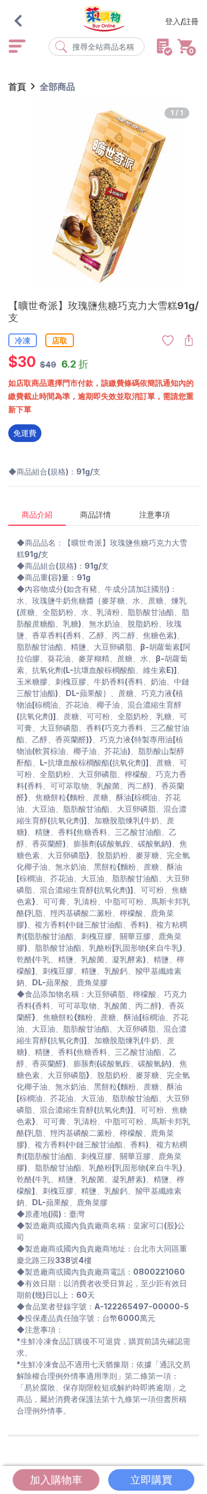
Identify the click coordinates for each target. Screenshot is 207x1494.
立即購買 (151, 1479)
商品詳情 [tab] (95, 514)
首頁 (17, 86)
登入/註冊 (182, 21)
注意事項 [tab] (154, 514)
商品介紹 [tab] (37, 514)
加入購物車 (56, 1479)
